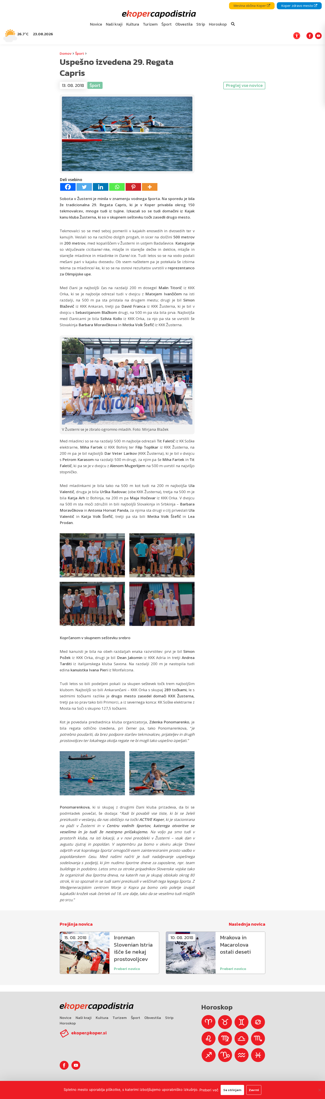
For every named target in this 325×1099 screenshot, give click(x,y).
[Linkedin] (100, 187)
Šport (79, 53)
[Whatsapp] (117, 187)
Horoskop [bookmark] (218, 24)
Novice (65, 1017)
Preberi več (208, 1090)
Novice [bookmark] (96, 24)
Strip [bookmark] (200, 24)
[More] (149, 187)
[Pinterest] (133, 187)
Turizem (120, 1017)
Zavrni (254, 1089)
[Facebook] (68, 187)
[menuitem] (96, 24)
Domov (65, 53)
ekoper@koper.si (89, 1033)
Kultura (102, 1017)
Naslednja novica (247, 924)
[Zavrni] (319, 1090)
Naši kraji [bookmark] (114, 24)
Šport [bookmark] (166, 24)
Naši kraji (84, 1017)
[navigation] (162, 22)
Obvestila (152, 1017)
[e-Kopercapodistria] (158, 14)
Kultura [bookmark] (132, 24)
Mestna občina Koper (250, 5)
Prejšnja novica (76, 924)
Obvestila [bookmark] (184, 24)
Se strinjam (232, 1089)
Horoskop (68, 1023)
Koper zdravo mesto (297, 5)
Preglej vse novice (244, 85)
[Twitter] (84, 187)
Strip (169, 1017)
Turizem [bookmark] (150, 24)
